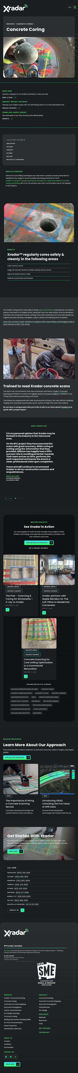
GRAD (33, 697)
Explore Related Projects (37, 543)
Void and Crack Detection (20, 713)
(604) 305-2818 (23, 873)
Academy (7, 1044)
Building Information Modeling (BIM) (17, 1020)
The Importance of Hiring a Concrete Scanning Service (20, 803)
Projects (43, 995)
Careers (7, 1041)
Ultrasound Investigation (20, 709)
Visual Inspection (40, 709)
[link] (20, 586)
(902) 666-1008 (21, 900)
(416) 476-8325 (21, 884)
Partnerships (8, 1047)
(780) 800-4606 (23, 881)
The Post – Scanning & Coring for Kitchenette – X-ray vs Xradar (19, 599)
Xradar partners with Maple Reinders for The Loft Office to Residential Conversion (55, 600)
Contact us (14, 910)
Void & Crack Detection (12, 1010)
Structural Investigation (42, 705)
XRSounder (37, 713)
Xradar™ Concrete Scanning (14, 998)
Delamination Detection (19, 697)
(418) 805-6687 (24, 896)
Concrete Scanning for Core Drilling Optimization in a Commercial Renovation (38, 664)
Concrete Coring (13, 586)
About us (8, 1038)
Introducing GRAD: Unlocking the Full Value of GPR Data (56, 803)
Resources (44, 1014)
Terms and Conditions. (11, 959)
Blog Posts (43, 1020)
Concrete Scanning (14, 591)
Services (8, 995)
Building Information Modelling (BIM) (24, 689)
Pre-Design (36, 701)
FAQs (41, 1024)
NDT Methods (44, 1028)
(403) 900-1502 (21, 877)
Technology (44, 1032)
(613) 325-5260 (20, 888)
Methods (42, 1017)
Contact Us (9, 1052)
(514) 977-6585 (22, 892)
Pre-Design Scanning (51, 701)
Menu (69, 7)
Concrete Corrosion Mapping (21, 693)
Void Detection (44, 1007)
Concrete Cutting (42, 693)
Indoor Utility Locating (19, 701)
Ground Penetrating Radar (48, 697)
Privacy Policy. (20, 958)
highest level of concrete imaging (44, 394)
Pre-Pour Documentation (20, 705)
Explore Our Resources (14, 757)
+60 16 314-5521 (32, 904)
